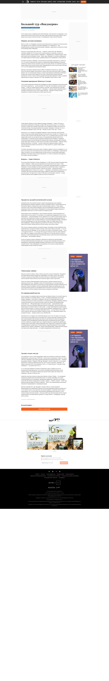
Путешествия (61, 1)
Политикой (45, 459)
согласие (46, 457)
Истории (68, 1)
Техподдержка (62, 477)
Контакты (43, 474)
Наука (74, 1)
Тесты (38, 1)
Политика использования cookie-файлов (70, 475)
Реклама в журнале (70, 474)
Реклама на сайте (60, 474)
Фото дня (44, 1)
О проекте (37, 474)
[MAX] (49, 471)
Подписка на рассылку (46, 456)
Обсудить (32, 30)
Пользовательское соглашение (53, 475)
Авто (78, 1)
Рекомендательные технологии (50, 477)
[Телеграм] (59, 471)
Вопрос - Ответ (52, 1)
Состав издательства (50, 474)
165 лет (83, 1)
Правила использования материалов (38, 475)
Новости (33, 1)
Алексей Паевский (31, 399)
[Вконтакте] (52, 471)
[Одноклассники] (56, 471)
